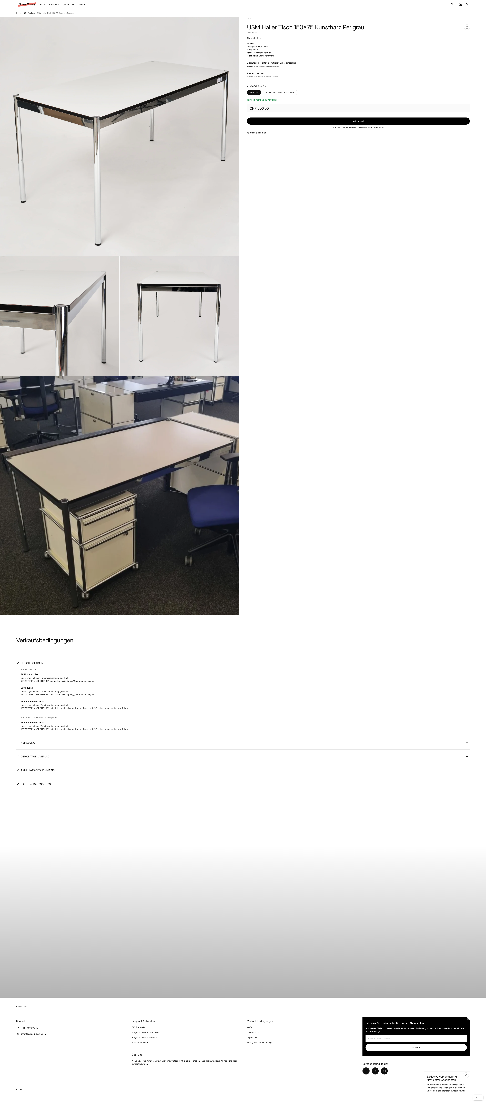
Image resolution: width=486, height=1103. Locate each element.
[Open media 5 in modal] (119, 495)
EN (17, 1089)
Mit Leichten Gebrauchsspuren (280, 92)
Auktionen (54, 4)
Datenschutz (253, 1032)
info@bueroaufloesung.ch (33, 1034)
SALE (42, 4)
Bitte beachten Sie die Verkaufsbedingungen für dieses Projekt (358, 127)
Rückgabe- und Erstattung (259, 1042)
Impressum (252, 1037)
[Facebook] (366, 1071)
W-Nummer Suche (140, 1042)
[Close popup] (466, 1075)
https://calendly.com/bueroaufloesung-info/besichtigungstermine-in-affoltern (91, 708)
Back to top (21, 1006)
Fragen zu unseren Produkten (145, 1032)
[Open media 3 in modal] (59, 316)
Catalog (66, 4)
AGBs (249, 1027)
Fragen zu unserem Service (144, 1037)
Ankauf (82, 4)
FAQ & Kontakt (138, 1027)
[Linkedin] (384, 1071)
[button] (452, 4)
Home (18, 13)
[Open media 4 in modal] (179, 316)
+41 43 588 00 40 (29, 1028)
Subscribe (416, 1047)
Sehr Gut (254, 92)
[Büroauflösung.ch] (27, 4)
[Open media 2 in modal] (119, 136)
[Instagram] (375, 1071)
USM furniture (29, 13)
